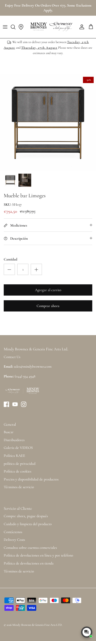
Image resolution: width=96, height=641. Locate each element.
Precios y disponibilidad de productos (31, 479)
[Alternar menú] (5, 27)
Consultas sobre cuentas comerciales (30, 547)
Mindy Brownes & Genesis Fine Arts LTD (37, 625)
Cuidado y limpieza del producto (28, 524)
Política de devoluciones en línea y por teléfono (38, 555)
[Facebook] (6, 404)
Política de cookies (17, 471)
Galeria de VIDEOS (18, 447)
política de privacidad (19, 463)
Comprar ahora (48, 306)
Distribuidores (14, 440)
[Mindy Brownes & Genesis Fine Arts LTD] (51, 27)
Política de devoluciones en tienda (29, 563)
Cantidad (10, 259)
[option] (48, 122)
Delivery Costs (14, 539)
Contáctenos (13, 532)
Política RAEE (14, 455)
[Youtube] (15, 404)
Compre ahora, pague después (26, 516)
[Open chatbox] (86, 632)
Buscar (9, 432)
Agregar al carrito (48, 290)
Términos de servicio (19, 487)
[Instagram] (23, 404)
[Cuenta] (80, 27)
